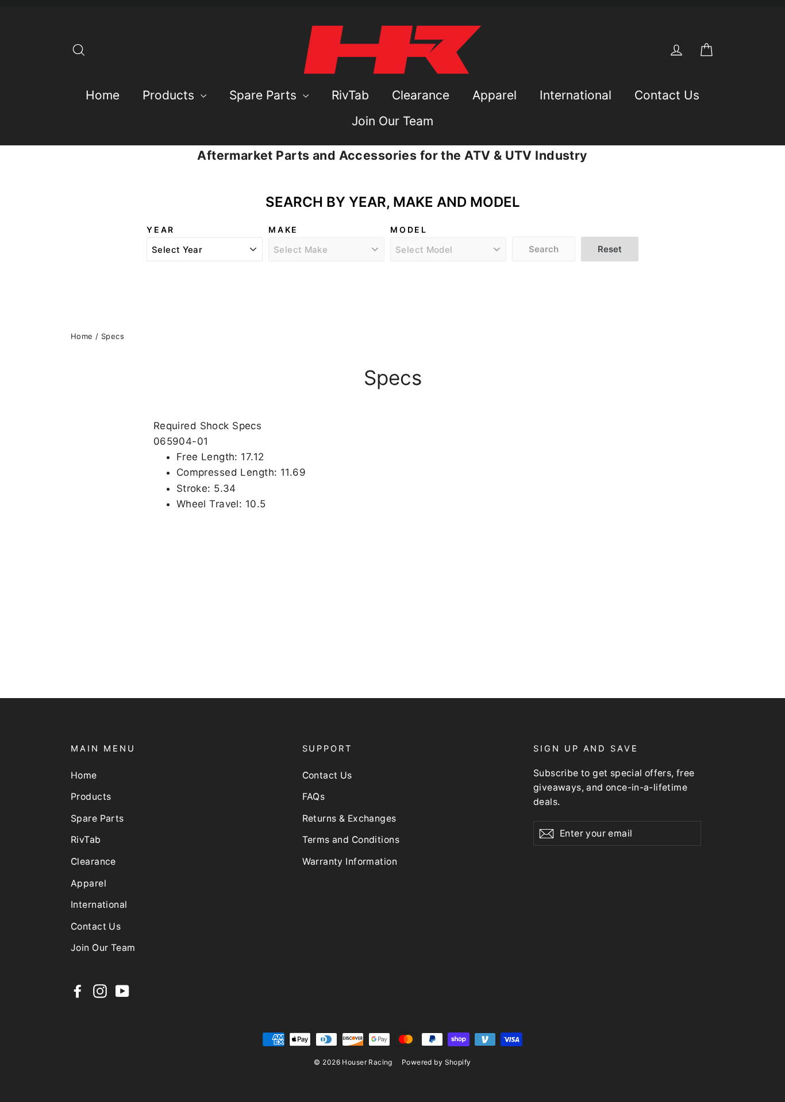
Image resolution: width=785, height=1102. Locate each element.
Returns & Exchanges (349, 818)
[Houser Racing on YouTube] (122, 991)
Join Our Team (392, 121)
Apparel (494, 95)
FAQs (313, 796)
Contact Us (666, 95)
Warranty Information (350, 861)
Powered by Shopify (436, 1062)
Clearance (420, 95)
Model (409, 229)
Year (161, 229)
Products (170, 95)
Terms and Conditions (351, 839)
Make (283, 229)
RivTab (350, 95)
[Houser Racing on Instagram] (100, 991)
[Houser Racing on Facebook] (77, 991)
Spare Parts (264, 95)
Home (103, 95)
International (575, 95)
